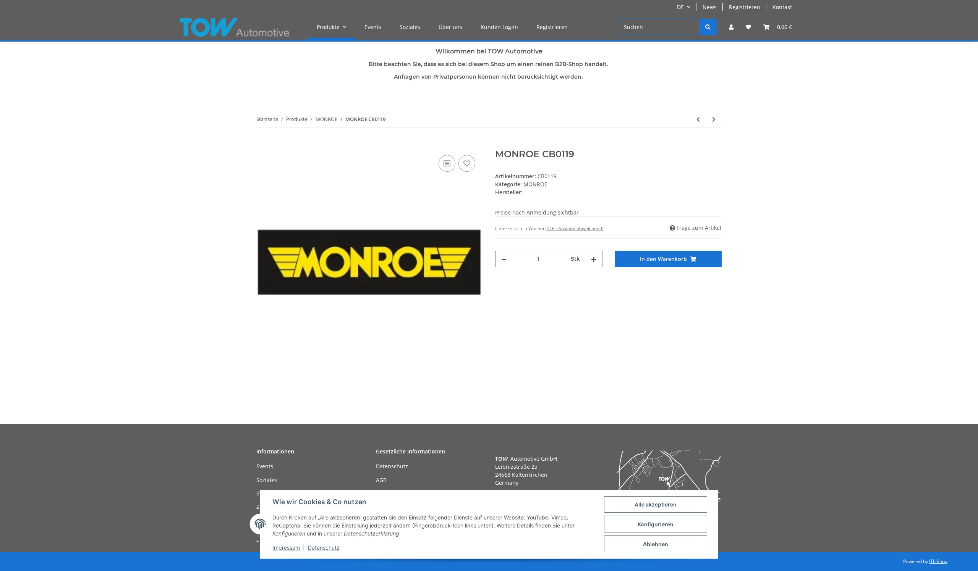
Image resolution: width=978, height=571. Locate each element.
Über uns (450, 27)
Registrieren (744, 7)
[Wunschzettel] (748, 27)
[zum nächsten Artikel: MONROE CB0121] (714, 119)
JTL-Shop (938, 561)
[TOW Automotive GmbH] (234, 27)
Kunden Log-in (499, 27)
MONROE (535, 184)
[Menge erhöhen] (593, 259)
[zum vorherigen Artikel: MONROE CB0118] (698, 119)
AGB (381, 480)
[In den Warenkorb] (262, 144)
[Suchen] (708, 27)
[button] (731, 27)
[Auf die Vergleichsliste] (447, 163)
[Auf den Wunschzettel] (466, 163)
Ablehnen (655, 544)
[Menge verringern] (503, 259)
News (710, 7)
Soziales (410, 27)
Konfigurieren (656, 524)
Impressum (286, 547)
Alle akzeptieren (656, 504)
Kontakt (782, 7)
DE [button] (680, 7)
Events (372, 27)
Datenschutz (392, 466)
